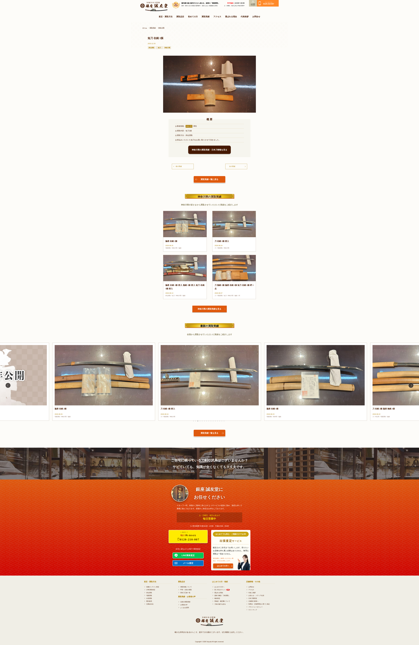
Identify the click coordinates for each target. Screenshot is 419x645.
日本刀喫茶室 (252, 598)
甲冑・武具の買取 (186, 590)
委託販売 (149, 601)
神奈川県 (161, 28)
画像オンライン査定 (152, 587)
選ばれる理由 (231, 16)
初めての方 (193, 16)
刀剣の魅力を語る (220, 604)
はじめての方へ (219, 587)
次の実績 (232, 166)
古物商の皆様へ (253, 601)
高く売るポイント (221, 590)
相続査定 (217, 598)
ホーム (144, 28)
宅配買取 (149, 595)
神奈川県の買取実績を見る (209, 309)
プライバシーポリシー (255, 607)
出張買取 (149, 598)
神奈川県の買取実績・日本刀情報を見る (209, 150)
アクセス (217, 16)
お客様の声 (183, 605)
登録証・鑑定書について (222, 601)
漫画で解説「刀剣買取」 (222, 595)
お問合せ (256, 16)
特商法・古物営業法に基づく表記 (259, 604)
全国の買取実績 (185, 602)
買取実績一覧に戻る (209, 179)
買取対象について (186, 587)
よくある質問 (184, 607)
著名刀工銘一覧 (185, 592)
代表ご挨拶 (252, 592)
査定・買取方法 (166, 16)
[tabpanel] (103, 382)
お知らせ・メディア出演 (256, 595)
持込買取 (149, 592)
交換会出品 (149, 604)
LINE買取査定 (150, 590)
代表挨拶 (245, 16)
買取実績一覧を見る (209, 433)
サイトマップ (252, 610)
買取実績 (206, 16)
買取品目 (180, 16)
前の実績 (179, 166)
